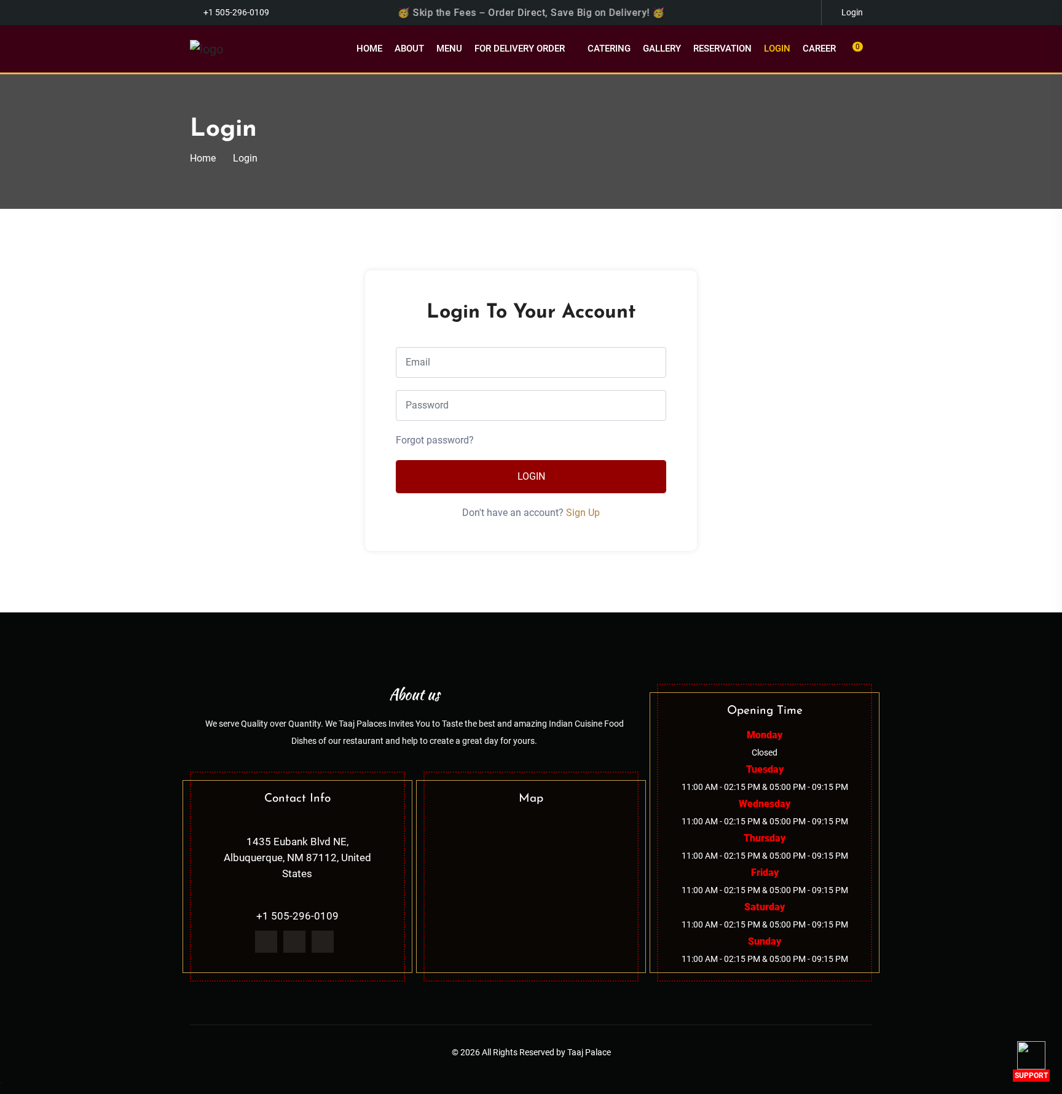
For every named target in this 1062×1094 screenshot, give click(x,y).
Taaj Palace (589, 1052)
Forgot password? (435, 440)
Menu (449, 48)
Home (369, 48)
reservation (722, 48)
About (409, 48)
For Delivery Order (519, 48)
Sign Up (583, 512)
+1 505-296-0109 (236, 12)
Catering (609, 48)
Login (777, 48)
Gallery (662, 48)
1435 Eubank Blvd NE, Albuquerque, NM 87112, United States (297, 857)
